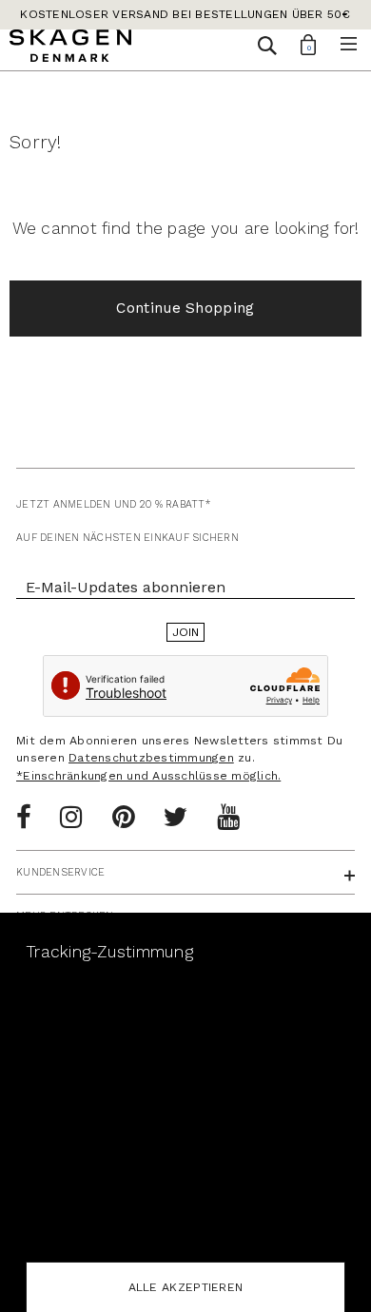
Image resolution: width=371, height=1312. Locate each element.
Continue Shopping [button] (185, 308)
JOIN (186, 632)
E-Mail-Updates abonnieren (125, 587)
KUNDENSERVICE (60, 872)
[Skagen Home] (70, 48)
